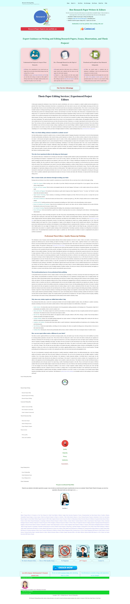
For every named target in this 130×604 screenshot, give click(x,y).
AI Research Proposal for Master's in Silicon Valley (66, 522)
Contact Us (101, 560)
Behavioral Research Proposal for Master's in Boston (57, 520)
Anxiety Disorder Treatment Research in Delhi (77, 520)
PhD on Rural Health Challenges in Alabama (100, 526)
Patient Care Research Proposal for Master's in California (52, 517)
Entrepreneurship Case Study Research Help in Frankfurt (93, 515)
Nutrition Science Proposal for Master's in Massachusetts (67, 518)
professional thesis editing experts (88, 128)
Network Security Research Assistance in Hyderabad (35, 524)
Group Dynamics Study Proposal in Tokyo (96, 520)
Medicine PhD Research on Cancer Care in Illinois (52, 528)
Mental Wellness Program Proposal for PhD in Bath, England (43, 518)
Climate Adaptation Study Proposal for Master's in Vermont (76, 524)
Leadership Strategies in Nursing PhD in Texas (81, 526)
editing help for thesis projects (59, 245)
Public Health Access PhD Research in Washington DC (73, 528)
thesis (45, 75)
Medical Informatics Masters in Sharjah (55, 532)
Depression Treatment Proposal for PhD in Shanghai (44, 522)
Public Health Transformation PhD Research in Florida (31, 528)
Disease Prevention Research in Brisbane (86, 518)
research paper (35, 75)
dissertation (40, 75)
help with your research (69, 78)
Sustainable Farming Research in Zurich (46, 526)
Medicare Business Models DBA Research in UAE (90, 532)
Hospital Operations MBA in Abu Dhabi (72, 532)
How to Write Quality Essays (47, 560)
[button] (73, 3)
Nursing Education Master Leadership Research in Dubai (36, 532)
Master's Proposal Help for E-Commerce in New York (31, 515)
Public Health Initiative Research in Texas (72, 517)
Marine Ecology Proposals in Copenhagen (29, 526)
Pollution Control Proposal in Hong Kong (63, 526)
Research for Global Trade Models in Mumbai (52, 515)
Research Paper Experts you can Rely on (42, 29)
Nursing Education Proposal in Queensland (90, 517)
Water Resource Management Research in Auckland (99, 524)
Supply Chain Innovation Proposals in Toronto (72, 515)
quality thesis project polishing (67, 371)
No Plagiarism (65, 560)
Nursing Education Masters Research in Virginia (94, 528)
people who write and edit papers (79, 18)
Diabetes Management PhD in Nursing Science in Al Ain (73, 530)
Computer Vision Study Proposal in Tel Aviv (55, 524)
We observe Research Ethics (29, 560)
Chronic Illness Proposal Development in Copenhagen (35, 520)
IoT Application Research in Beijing (83, 522)
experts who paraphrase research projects (94, 76)
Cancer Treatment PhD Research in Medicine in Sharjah (50, 530)
